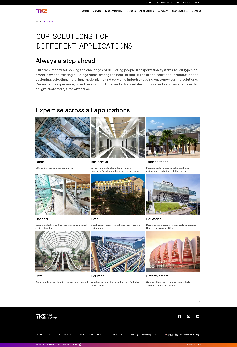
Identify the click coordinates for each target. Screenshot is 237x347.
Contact (196, 11)
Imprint (50, 344)
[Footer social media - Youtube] (189, 317)
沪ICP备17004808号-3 (141, 334)
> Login (149, 2)
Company (163, 11)
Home (38, 21)
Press (163, 2)
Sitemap (40, 344)
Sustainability (180, 11)
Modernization (113, 11)
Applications (146, 11)
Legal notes (63, 344)
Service (97, 11)
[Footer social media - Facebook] (180, 317)
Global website (173, 2)
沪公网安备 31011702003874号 (183, 334)
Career (156, 2)
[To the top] (199, 302)
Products (84, 11)
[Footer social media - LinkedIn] (198, 317)
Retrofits (131, 11)
